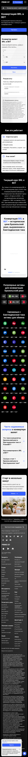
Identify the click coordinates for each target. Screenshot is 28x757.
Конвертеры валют (6, 593)
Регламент (17, 599)
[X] (3, 536)
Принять (11, 745)
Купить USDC (17, 645)
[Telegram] (3, 540)
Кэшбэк (16, 588)
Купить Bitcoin (18, 639)
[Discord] (10, 540)
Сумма (4, 50)
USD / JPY (4, 617)
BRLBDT (10, 272)
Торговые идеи (5, 599)
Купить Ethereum (18, 641)
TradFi (3, 585)
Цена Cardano (5, 613)
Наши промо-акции (6, 638)
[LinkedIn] (10, 536)
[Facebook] (14, 536)
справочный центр (18, 521)
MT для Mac (17, 627)
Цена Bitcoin (4, 604)
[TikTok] (21, 536)
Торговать (14, 30)
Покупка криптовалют (6, 564)
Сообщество (17, 596)
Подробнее (4, 742)
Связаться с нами (19, 612)
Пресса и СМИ (18, 603)
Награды (17, 601)
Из (3, 55)
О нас (16, 594)
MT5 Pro (16, 633)
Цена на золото (5, 620)
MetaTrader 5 (17, 564)
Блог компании (18, 610)
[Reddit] (6, 540)
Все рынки (4, 583)
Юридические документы (20, 614)
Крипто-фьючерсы (6, 559)
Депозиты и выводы (19, 574)
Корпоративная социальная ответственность (18, 607)
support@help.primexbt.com (19, 533)
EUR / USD (4, 615)
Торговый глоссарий (6, 632)
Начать (13, 493)
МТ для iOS (17, 624)
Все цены (4, 622)
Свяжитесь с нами (19, 519)
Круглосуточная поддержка (13, 527)
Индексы (4, 572)
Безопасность (18, 576)
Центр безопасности (19, 616)
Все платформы (18, 566)
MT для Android (18, 622)
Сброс (14, 72)
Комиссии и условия (19, 572)
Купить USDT (17, 643)
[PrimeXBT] (5, 2)
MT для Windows (18, 629)
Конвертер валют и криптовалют (17, 8)
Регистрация (18, 2)
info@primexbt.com (15, 530)
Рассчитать (14, 67)
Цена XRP (4, 609)
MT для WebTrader (19, 631)
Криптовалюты (5, 578)
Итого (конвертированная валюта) (11, 92)
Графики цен (4, 591)
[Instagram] (6, 536)
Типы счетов (17, 584)
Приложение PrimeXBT (20, 562)
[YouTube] (17, 536)
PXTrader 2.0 (17, 559)
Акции (3, 576)
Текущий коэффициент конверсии (11, 86)
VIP (15, 578)
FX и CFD (3, 562)
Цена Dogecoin (5, 611)
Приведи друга (5, 640)
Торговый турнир (5, 642)
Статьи (3, 630)
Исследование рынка (6, 628)
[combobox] (14, 57)
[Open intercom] (24, 753)
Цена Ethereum (5, 607)
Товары (3, 574)
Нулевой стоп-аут (18, 586)
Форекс (3, 570)
